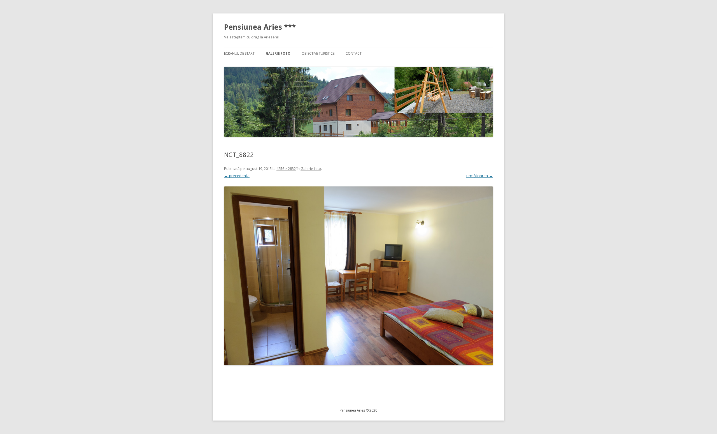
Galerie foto (278, 53)
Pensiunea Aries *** (260, 27)
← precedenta (237, 175)
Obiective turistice (318, 53)
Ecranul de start (239, 53)
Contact (354, 53)
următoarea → (479, 175)
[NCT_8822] (358, 275)
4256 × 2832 (286, 168)
